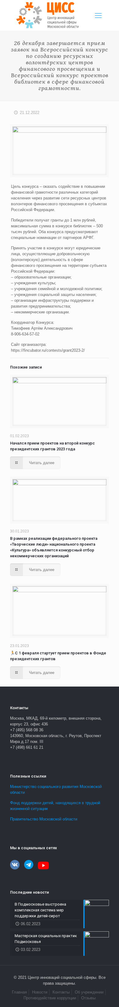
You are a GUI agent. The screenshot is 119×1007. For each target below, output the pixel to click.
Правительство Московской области (43, 819)
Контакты (61, 992)
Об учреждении (89, 992)
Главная (19, 992)
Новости (39, 992)
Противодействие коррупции (49, 998)
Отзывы (88, 998)
